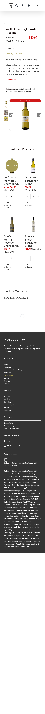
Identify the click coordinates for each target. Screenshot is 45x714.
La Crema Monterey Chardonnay (11, 180)
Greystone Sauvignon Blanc (31, 180)
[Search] (17, 5)
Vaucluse (7, 408)
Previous (11, 115)
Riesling (27, 89)
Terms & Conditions (11, 429)
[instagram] (9, 441)
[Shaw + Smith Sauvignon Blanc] (33, 224)
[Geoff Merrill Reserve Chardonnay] (12, 224)
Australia (19, 89)
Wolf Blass (28, 92)
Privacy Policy (9, 426)
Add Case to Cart (8, 205)
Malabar (7, 399)
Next (39, 115)
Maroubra (7, 396)
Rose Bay (7, 402)
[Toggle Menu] (37, 6)
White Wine (18, 92)
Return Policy (9, 423)
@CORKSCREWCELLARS (16, 298)
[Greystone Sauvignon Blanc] (33, 166)
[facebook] (5, 441)
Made (15, 454)
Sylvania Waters (10, 405)
